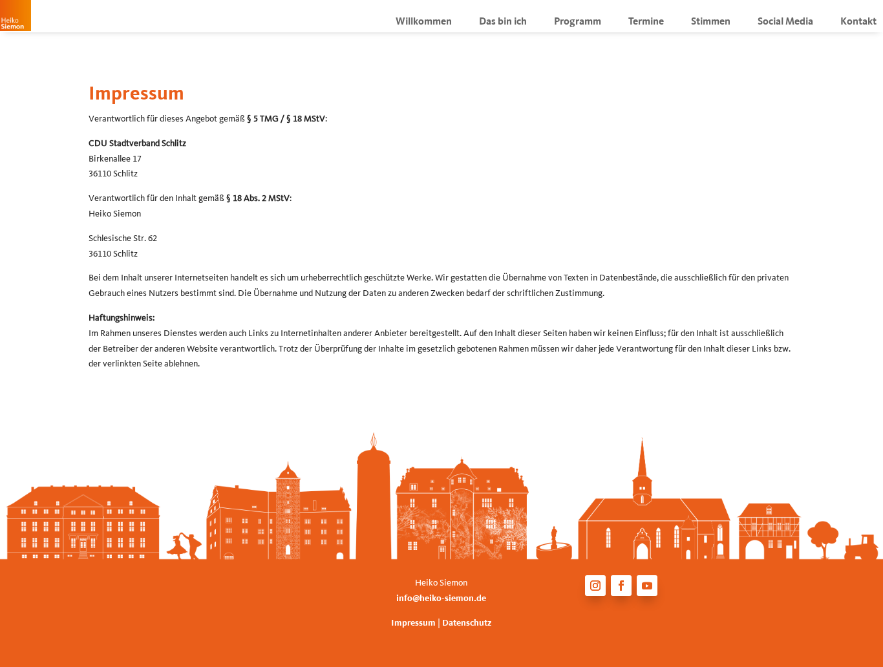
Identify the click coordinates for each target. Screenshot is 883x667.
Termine (646, 22)
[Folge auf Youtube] (647, 585)
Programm (577, 22)
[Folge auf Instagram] (595, 585)
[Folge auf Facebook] (621, 585)
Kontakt (858, 22)
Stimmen (710, 22)
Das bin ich (503, 22)
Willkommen (424, 22)
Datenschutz (466, 623)
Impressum (414, 623)
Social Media (785, 22)
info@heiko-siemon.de (441, 599)
